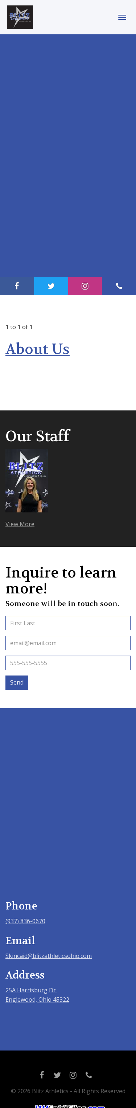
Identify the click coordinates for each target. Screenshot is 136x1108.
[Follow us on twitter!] (51, 286)
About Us (37, 349)
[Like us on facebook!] (17, 286)
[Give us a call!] (119, 286)
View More (19, 524)
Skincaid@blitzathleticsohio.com (48, 956)
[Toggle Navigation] (122, 17)
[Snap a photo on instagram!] (85, 286)
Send (17, 682)
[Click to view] (26, 484)
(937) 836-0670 (25, 921)
